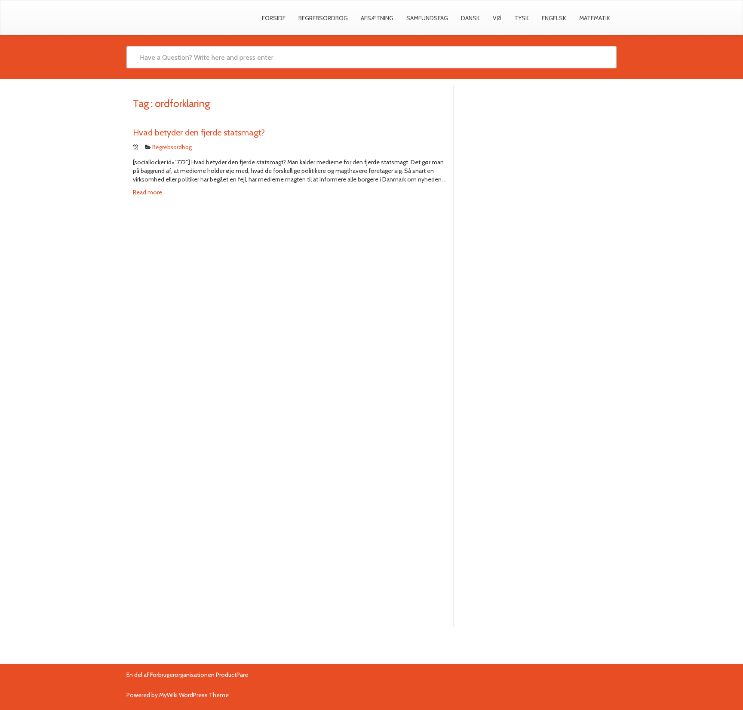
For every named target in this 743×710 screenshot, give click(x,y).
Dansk (470, 18)
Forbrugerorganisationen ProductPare (199, 675)
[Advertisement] (535, 154)
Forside (274, 18)
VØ (497, 18)
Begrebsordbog (323, 18)
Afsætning (377, 18)
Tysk (521, 18)
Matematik (594, 18)
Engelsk (554, 18)
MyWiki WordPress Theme (194, 695)
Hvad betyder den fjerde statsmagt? (199, 132)
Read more (147, 192)
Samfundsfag (427, 18)
